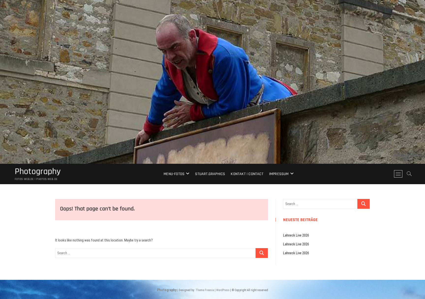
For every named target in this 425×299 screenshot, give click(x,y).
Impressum (279, 174)
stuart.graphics (210, 174)
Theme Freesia (205, 290)
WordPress (222, 290)
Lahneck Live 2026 (296, 235)
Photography (38, 171)
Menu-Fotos (174, 174)
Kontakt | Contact (247, 174)
